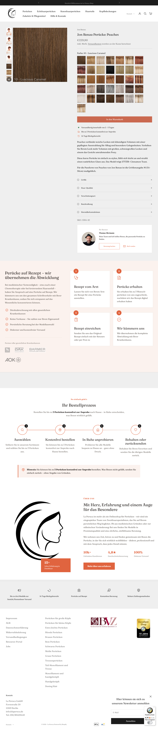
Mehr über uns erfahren (99, 566)
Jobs (8, 646)
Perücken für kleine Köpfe (58, 623)
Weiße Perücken (53, 651)
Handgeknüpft (52, 681)
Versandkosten (94, 44)
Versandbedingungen (16, 637)
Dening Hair (51, 686)
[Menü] (154, 707)
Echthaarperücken (46, 11)
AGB (8, 623)
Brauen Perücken (53, 637)
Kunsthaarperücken (70, 11)
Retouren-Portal (14, 641)
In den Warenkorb (114, 119)
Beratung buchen (109, 246)
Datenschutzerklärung (17, 627)
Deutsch (129, 14)
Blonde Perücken (53, 632)
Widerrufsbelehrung (16, 632)
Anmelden (130, 721)
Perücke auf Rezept (79, 596)
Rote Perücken (52, 641)
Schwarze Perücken (55, 646)
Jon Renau (81, 29)
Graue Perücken (53, 656)
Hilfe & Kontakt (58, 16)
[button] (8, 31)
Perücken (27, 11)
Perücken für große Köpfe (58, 618)
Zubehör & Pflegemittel (34, 16)
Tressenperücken (53, 660)
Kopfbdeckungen (107, 11)
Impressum (11, 618)
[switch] (149, 722)
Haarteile (89, 11)
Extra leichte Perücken (56, 627)
